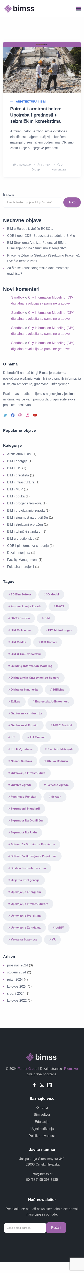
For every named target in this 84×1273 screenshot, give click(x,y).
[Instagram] (28, 415)
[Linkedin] (49, 1084)
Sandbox (17, 297)
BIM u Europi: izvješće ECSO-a (30, 228)
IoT (13, 737)
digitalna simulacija (24, 689)
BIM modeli (18, 642)
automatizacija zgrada (26, 606)
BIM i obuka (16, 496)
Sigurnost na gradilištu (27, 820)
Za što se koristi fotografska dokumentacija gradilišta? (38, 270)
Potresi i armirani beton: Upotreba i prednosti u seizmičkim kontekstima (35, 115)
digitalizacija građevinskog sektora (35, 677)
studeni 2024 (16, 972)
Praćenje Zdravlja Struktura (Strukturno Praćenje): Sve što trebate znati (43, 258)
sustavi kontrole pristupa (28, 868)
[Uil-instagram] (42, 1084)
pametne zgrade (57, 784)
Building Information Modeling (32, 665)
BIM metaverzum (22, 630)
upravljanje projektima (26, 915)
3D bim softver (21, 594)
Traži (72, 202)
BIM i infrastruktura (20, 482)
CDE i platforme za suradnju (28, 545)
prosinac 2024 (17, 965)
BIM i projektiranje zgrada (26, 510)
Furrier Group (27, 1068)
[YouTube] (35, 415)
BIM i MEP (15, 489)
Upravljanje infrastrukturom (29, 903)
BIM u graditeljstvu (20, 538)
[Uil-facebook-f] (34, 1084)
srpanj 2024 (15, 993)
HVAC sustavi (62, 725)
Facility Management (22, 559)
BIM (47, 618)
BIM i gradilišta (18, 475)
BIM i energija (17, 461)
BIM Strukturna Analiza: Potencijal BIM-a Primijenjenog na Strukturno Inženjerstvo (36, 245)
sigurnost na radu (24, 832)
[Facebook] (13, 415)
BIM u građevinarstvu (26, 654)
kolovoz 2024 (17, 986)
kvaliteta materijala (60, 749)
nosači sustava (21, 761)
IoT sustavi (37, 737)
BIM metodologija (60, 630)
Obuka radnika (57, 761)
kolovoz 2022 (17, 1000)
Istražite (8, 194)
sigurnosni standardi (25, 808)
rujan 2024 (15, 979)
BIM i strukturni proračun (25, 524)
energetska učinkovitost (52, 701)
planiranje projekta (23, 796)
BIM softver (49, 642)
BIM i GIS (14, 468)
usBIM (59, 927)
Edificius (58, 689)
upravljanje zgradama (26, 927)
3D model (52, 594)
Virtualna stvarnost (24, 939)
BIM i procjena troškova (24, 503)
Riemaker (70, 1068)
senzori (56, 796)
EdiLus (15, 701)
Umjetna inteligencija (25, 880)
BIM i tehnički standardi (24, 531)
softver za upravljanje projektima (33, 856)
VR (54, 939)
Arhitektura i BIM (31, 101)
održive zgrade (21, 784)
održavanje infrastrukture (28, 773)
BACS (60, 606)
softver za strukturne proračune (33, 844)
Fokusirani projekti (20, 566)
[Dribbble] (20, 415)
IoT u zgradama (22, 749)
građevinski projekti (24, 725)
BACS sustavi (20, 618)
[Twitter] (5, 415)
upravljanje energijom (26, 892)
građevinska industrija (26, 713)
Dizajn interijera (18, 552)
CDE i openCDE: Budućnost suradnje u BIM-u (41, 235)
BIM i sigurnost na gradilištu (27, 517)
